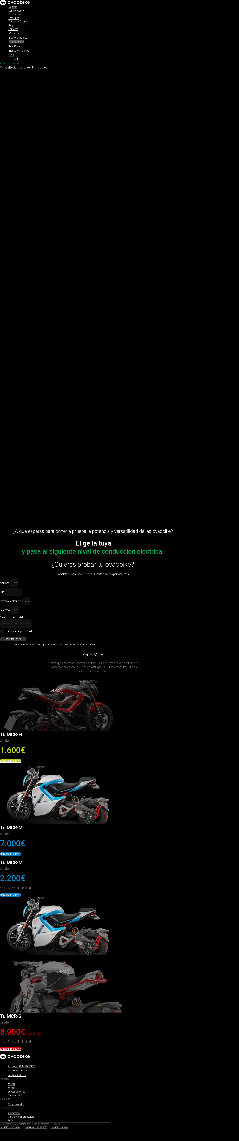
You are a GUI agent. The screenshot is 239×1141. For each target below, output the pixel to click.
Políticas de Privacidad (10, 1127)
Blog (10, 25)
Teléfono (5, 610)
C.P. (2, 592)
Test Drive (13, 18)
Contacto (13, 29)
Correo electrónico (11, 601)
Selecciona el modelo (12, 617)
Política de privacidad (20, 631)
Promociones (15, 14)
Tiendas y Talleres (18, 21)
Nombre (5, 583)
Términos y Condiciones (36, 1127)
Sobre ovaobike (16, 10)
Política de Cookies (59, 1127)
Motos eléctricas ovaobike (15, 67)
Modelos (12, 6)
